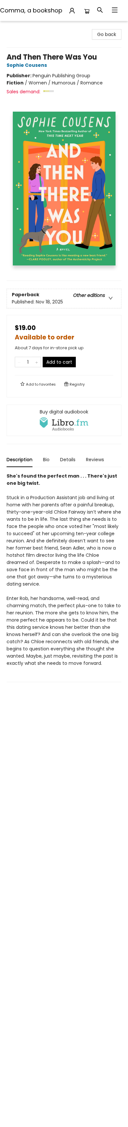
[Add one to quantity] (36, 362)
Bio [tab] (46, 459)
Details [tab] (67, 459)
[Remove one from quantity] (19, 362)
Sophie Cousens (27, 65)
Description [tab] (19, 459)
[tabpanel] (64, 577)
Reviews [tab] (95, 459)
